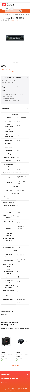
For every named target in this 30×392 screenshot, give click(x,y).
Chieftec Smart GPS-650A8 (22, 355)
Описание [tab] (5, 108)
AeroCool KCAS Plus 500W (7, 355)
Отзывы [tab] (4, 315)
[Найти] (20, 10)
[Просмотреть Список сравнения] (7, 8)
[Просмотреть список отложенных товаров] (4, 8)
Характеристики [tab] (7, 311)
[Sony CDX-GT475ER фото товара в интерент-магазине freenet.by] (15, 38)
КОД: (14, 63)
